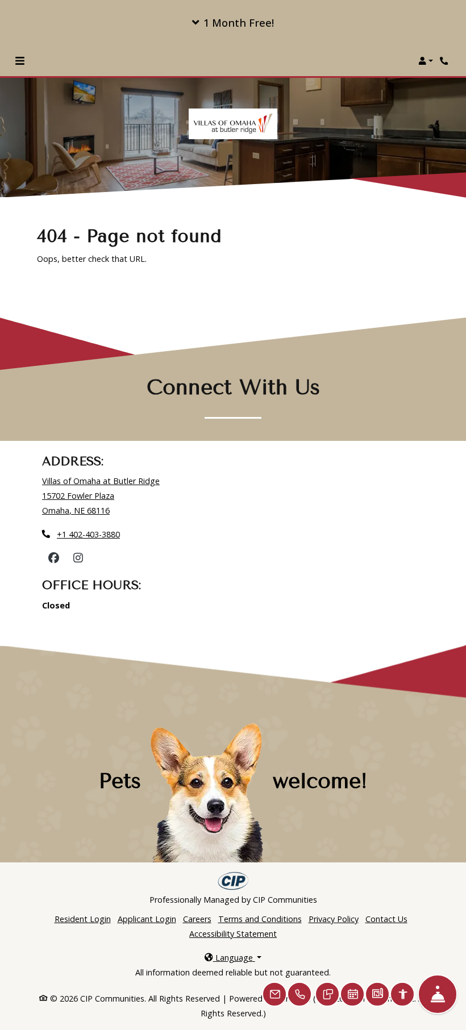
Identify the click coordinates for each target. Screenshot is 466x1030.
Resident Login (83, 918)
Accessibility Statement (233, 933)
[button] (233, 22)
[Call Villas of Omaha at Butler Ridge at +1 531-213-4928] (445, 61)
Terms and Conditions (260, 919)
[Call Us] (299, 994)
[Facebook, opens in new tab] (53, 558)
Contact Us (386, 919)
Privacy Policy (334, 919)
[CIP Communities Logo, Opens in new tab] (233, 880)
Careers (197, 918)
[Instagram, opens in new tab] (77, 558)
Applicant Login (147, 918)
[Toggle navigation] (20, 61)
